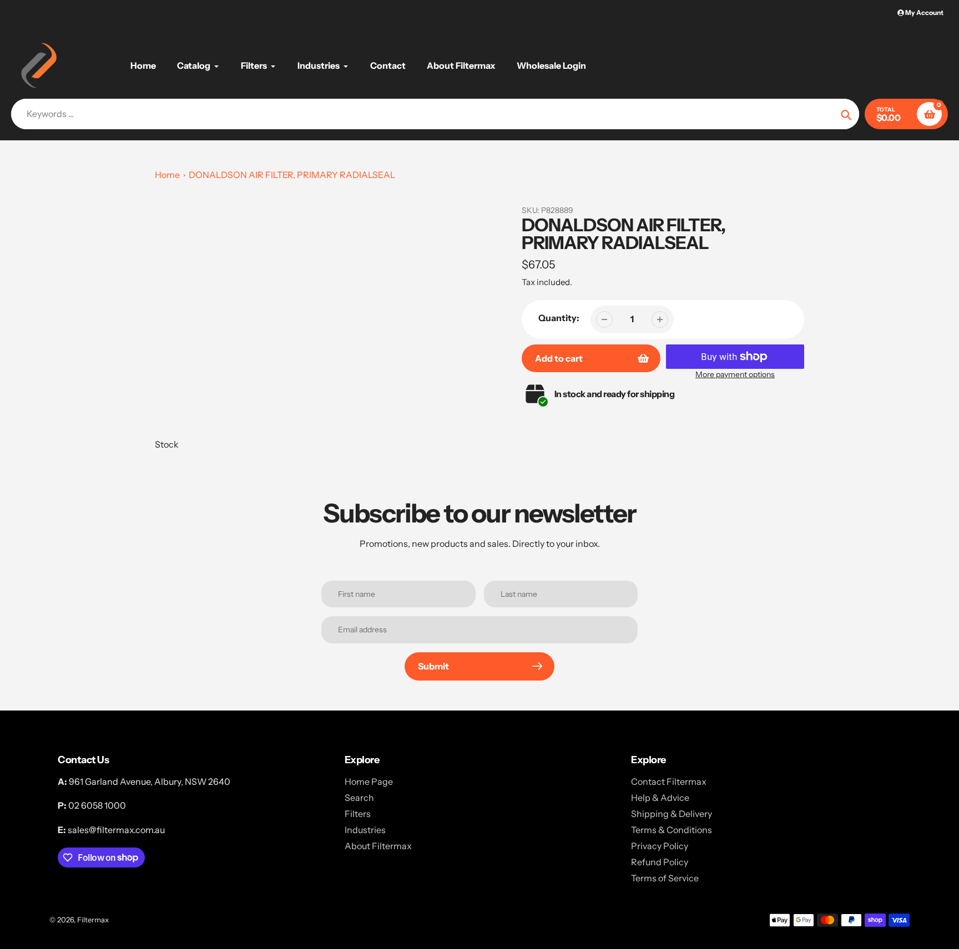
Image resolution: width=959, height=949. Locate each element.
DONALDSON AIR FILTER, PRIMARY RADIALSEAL (292, 174)
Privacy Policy (659, 845)
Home (167, 174)
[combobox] (435, 114)
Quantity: (558, 317)
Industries (365, 829)
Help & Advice (660, 797)
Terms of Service (665, 878)
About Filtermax (378, 845)
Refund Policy (659, 861)
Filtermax (93, 919)
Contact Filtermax (668, 781)
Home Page (369, 781)
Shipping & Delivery (671, 813)
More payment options (735, 374)
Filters (358, 813)
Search (359, 797)
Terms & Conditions (671, 829)
